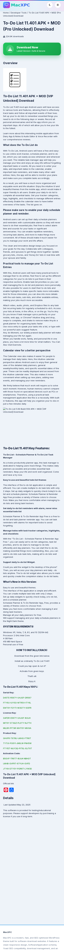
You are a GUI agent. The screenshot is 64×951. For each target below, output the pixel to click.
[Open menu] (58, 5)
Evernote (17, 345)
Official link (8, 783)
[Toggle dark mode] (50, 5)
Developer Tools (19, 12)
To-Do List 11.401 (11, 107)
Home (6, 12)
